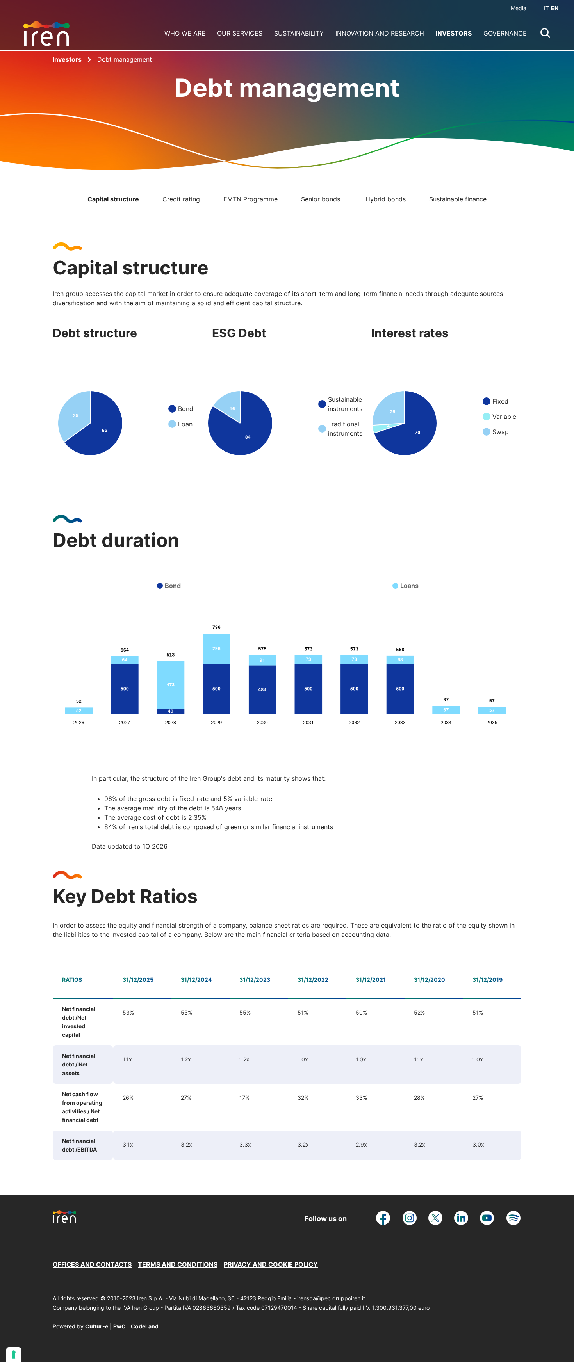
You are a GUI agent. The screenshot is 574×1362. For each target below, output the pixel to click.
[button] (545, 33)
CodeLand (145, 1326)
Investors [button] (454, 33)
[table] (287, 1062)
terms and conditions (177, 1264)
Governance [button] (505, 33)
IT (546, 8)
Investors (68, 59)
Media (518, 8)
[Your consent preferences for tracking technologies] (13, 1354)
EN (554, 8)
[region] (317, 1062)
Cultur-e (96, 1326)
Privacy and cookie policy (271, 1264)
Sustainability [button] (299, 33)
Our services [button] (239, 33)
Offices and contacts (92, 1264)
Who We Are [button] (184, 33)
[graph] (91, 419)
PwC (119, 1326)
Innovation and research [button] (379, 33)
